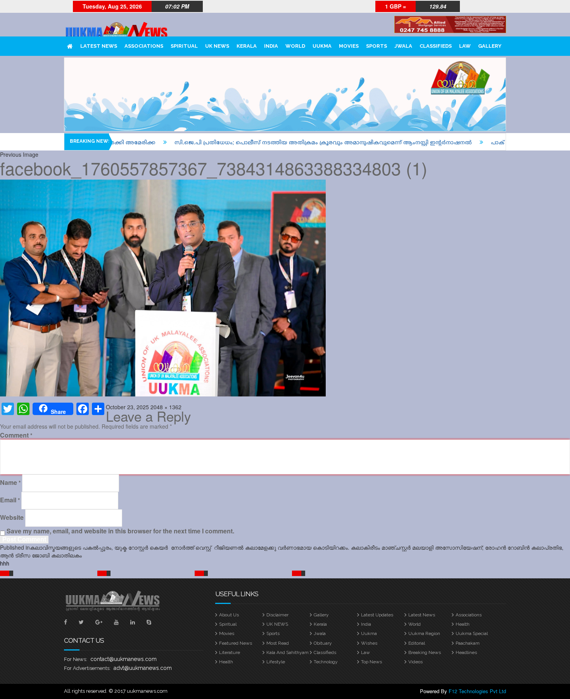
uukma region (424, 633)
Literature (229, 652)
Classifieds (436, 46)
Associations (143, 46)
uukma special (472, 633)
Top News (371, 661)
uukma (322, 46)
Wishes (369, 643)
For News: (75, 659)
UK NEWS (217, 46)
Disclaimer (277, 615)
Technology (326, 661)
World (295, 46)
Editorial (416, 643)
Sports (376, 46)
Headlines (466, 652)
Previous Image (19, 154)
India (271, 46)
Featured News (235, 643)
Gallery (489, 46)
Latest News (98, 46)
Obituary (323, 643)
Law (465, 46)
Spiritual (184, 46)
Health (463, 624)
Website (12, 517)
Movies (349, 46)
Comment (16, 435)
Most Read (277, 643)
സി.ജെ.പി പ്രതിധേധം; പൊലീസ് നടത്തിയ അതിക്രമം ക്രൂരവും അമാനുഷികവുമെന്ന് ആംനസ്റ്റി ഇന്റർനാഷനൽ (293, 143)
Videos (415, 661)
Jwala (403, 46)
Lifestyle (275, 661)
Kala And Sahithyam (287, 652)
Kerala (247, 46)
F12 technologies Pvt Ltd (477, 691)
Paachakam (468, 643)
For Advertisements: (87, 668)
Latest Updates (377, 615)
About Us (229, 615)
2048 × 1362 (165, 407)
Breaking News (424, 652)
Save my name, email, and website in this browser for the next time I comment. (120, 531)
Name (10, 482)
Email (10, 500)
